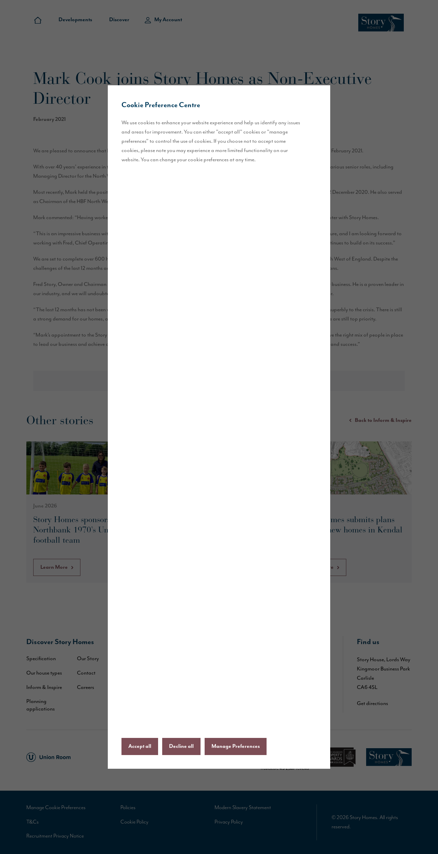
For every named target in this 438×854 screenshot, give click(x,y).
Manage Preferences (235, 746)
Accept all (139, 746)
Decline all (181, 746)
